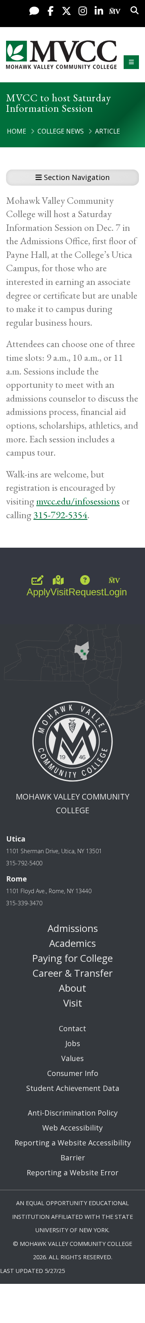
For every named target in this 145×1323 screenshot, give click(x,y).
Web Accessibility (72, 1128)
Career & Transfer (73, 973)
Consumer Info (72, 1073)
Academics (72, 943)
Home (16, 131)
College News (60, 131)
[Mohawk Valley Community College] (61, 54)
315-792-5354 (60, 515)
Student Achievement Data (72, 1088)
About (72, 987)
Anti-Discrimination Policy (73, 1113)
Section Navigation (76, 177)
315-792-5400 (24, 863)
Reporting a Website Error (72, 1172)
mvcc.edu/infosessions (78, 501)
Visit (72, 1002)
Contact (72, 1028)
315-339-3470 (24, 903)
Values (72, 1058)
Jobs (72, 1043)
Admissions (73, 928)
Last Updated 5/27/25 (32, 1271)
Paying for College (72, 958)
